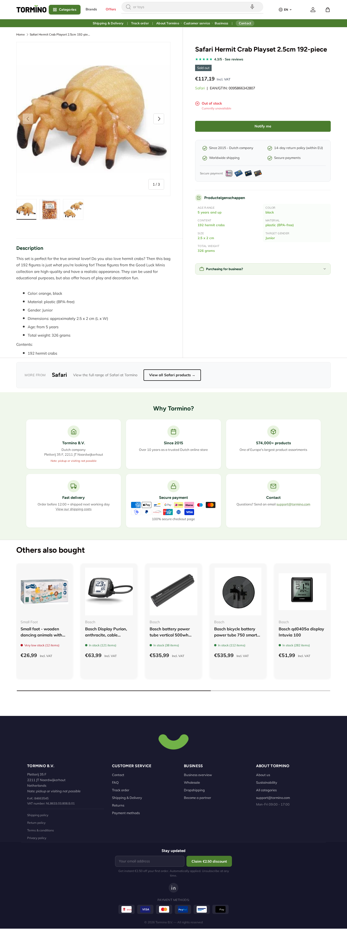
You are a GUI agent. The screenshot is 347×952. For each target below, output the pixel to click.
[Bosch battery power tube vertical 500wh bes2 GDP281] (173, 591)
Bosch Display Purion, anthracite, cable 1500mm (106, 635)
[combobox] (192, 7)
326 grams (206, 251)
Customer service (197, 23)
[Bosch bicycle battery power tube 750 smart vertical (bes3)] (238, 591)
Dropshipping (194, 790)
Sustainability (266, 782)
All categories (266, 790)
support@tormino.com (293, 504)
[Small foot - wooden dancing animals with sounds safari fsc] (44, 591)
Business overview (198, 775)
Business (221, 23)
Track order (140, 23)
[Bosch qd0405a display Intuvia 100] (302, 591)
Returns (118, 805)
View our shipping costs (73, 509)
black (269, 212)
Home (20, 34)
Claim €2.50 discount (209, 861)
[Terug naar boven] (173, 741)
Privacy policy (36, 838)
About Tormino (167, 23)
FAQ (115, 782)
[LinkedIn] (173, 888)
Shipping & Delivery (108, 23)
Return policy (36, 823)
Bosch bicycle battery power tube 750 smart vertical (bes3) (235, 635)
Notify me (263, 126)
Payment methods (126, 813)
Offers (111, 9)
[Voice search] (252, 6)
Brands (91, 9)
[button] (327, 9)
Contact (245, 23)
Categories (67, 9)
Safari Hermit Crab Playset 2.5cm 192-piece (60, 34)
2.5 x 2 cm (206, 238)
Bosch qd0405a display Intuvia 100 (301, 631)
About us (263, 775)
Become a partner (197, 798)
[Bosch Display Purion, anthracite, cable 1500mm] (109, 591)
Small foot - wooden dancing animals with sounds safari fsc (41, 635)
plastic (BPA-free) (279, 225)
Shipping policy (37, 815)
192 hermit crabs (211, 225)
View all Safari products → (172, 375)
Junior (270, 238)
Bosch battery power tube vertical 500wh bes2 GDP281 (170, 635)
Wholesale (192, 782)
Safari (200, 88)
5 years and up (210, 212)
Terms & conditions (40, 830)
